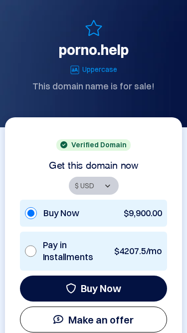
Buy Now (101, 288)
